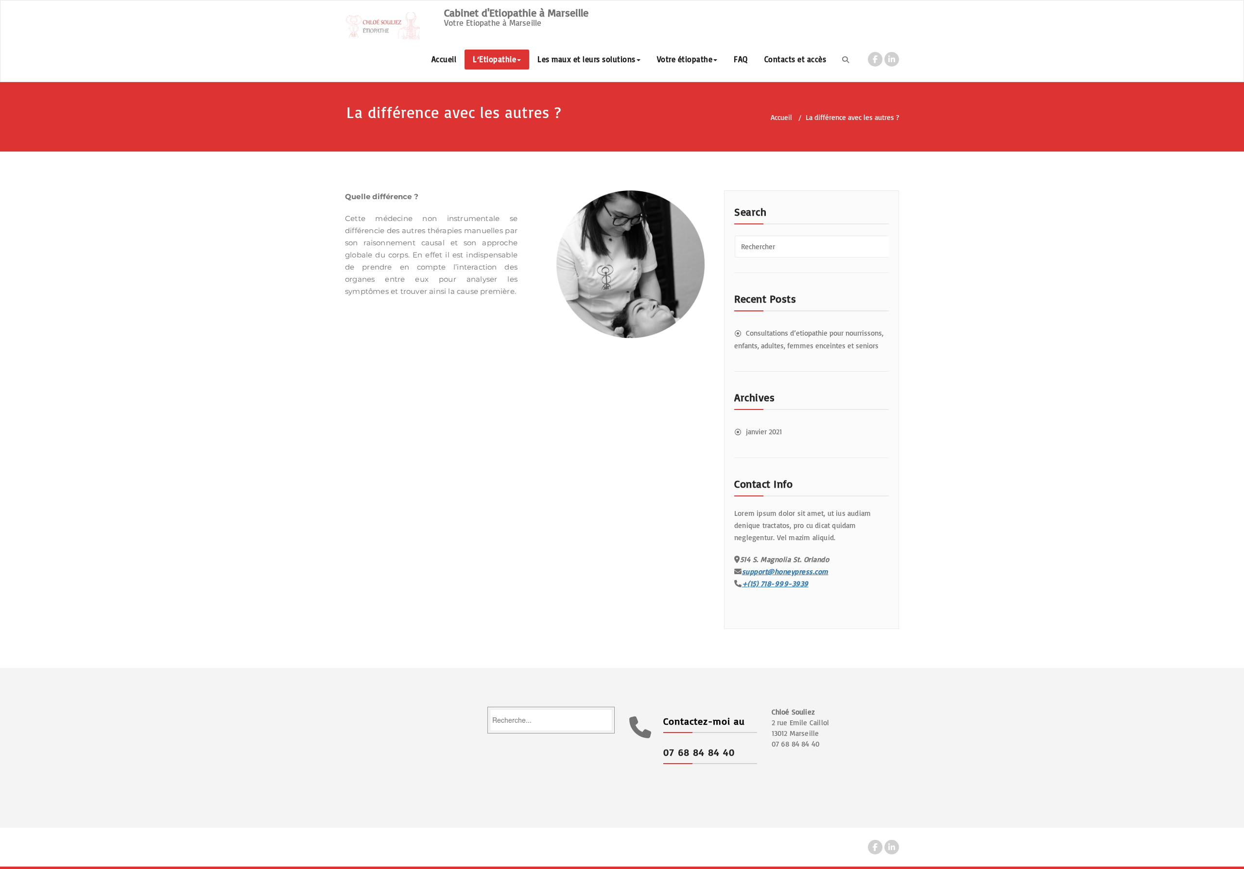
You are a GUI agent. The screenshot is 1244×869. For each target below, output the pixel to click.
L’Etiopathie (494, 59)
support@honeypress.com (785, 571)
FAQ (741, 59)
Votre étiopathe (685, 59)
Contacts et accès (795, 59)
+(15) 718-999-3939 (775, 583)
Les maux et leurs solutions (586, 59)
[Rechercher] (845, 59)
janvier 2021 (764, 431)
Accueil (444, 59)
